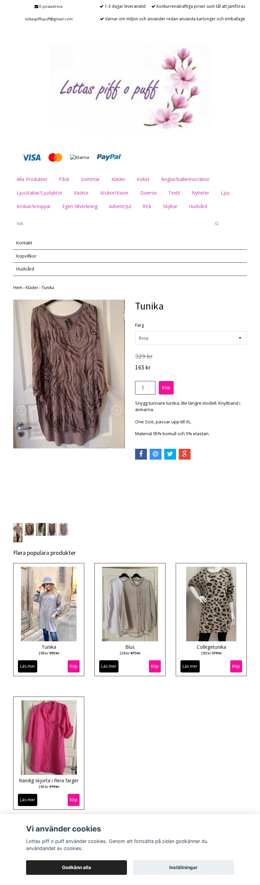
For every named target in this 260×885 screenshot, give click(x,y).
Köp (74, 666)
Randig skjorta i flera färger (49, 780)
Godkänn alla (76, 867)
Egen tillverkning (80, 206)
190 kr (211, 653)
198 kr (48, 653)
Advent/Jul (120, 206)
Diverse (148, 192)
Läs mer (27, 666)
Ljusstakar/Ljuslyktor (39, 192)
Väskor (81, 192)
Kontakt (24, 243)
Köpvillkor (26, 256)
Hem (19, 287)
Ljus (225, 192)
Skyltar (170, 206)
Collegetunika (211, 647)
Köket (143, 179)
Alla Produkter (32, 179)
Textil (174, 192)
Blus (130, 647)
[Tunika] (69, 374)
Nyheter (200, 192)
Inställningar (183, 867)
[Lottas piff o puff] (130, 89)
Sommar (90, 179)
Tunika (48, 287)
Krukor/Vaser (114, 192)
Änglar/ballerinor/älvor (185, 179)
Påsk (64, 179)
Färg (139, 325)
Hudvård (198, 206)
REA (147, 206)
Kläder (118, 179)
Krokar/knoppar (34, 206)
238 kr (130, 653)
